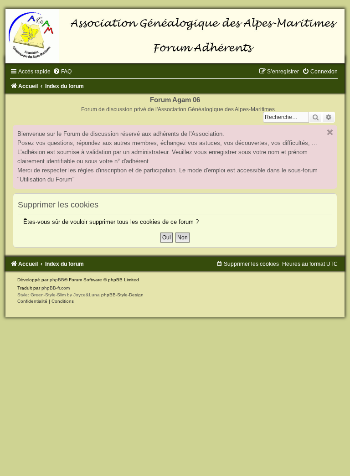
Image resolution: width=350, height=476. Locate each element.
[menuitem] (62, 71)
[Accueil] (175, 36)
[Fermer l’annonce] (330, 132)
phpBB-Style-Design (122, 294)
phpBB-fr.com (55, 287)
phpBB (57, 279)
